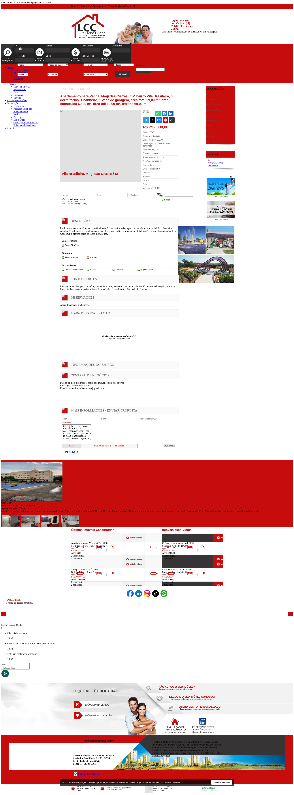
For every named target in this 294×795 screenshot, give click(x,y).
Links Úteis (19, 119)
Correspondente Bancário (25, 122)
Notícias (17, 114)
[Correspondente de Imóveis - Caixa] (221, 197)
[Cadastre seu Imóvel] (191, 700)
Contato (11, 128)
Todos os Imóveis (21, 70)
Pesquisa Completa (22, 108)
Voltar (71, 452)
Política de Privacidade (24, 125)
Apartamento (19, 89)
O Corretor (18, 106)
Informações (13, 103)
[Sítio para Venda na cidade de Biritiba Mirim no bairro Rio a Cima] (82, 567)
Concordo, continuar (221, 782)
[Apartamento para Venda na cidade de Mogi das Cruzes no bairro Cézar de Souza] (31, 500)
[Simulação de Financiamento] (221, 220)
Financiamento (20, 111)
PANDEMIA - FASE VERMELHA (215, 164)
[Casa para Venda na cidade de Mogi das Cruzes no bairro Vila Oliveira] (173, 567)
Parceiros (17, 117)
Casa (15, 75)
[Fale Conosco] (180, 690)
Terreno (17, 81)
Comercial (18, 78)
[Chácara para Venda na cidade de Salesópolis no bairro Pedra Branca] (173, 541)
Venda (10, 67)
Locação (11, 84)
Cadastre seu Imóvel (17, 100)
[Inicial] (88, 37)
